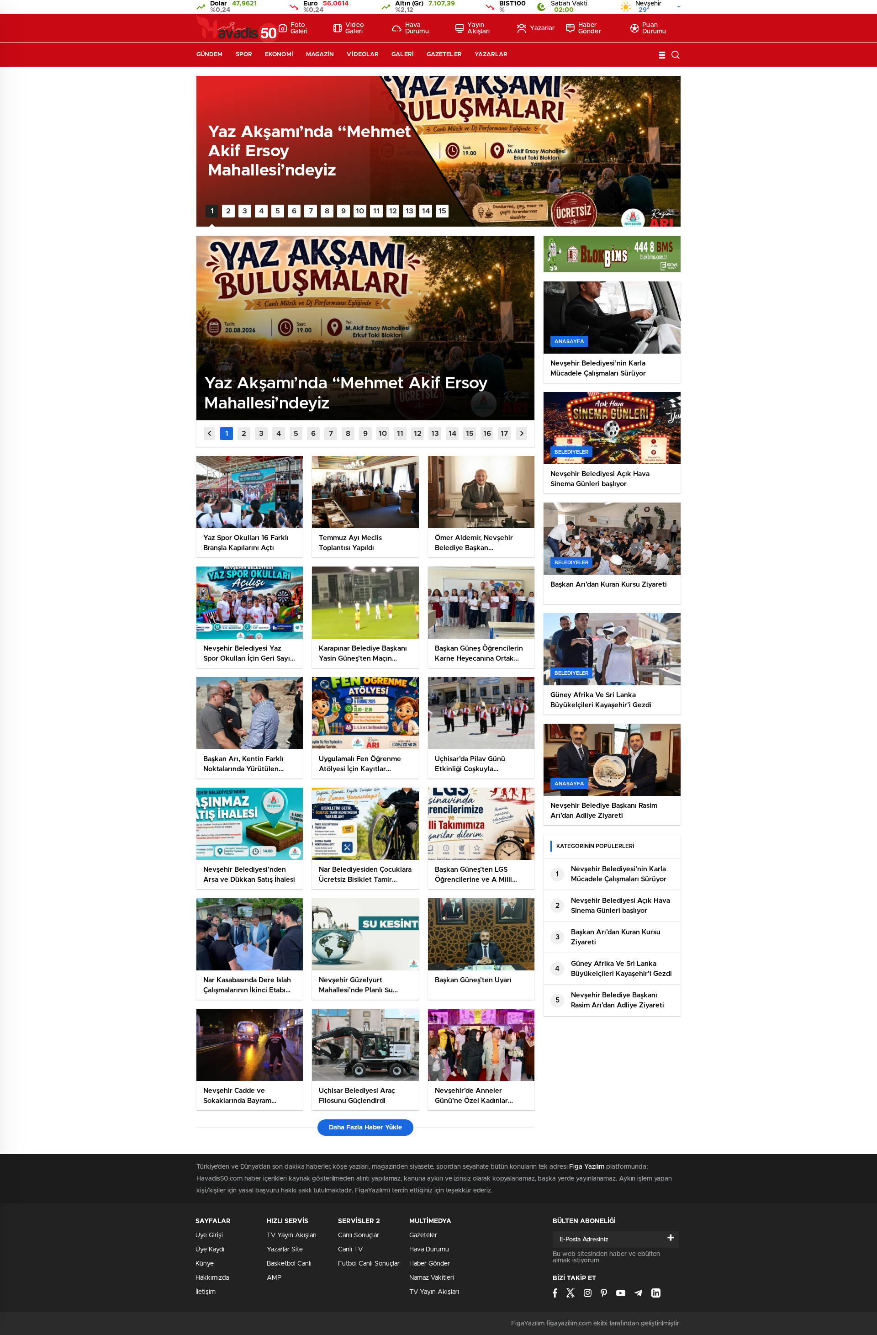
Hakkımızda (212, 1278)
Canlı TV (350, 1249)
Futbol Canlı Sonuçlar (369, 1264)
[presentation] (209, 433)
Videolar (363, 55)
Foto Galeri (299, 28)
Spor (244, 55)
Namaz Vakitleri (431, 1278)
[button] (212, 211)
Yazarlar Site (285, 1249)
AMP (274, 1278)
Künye (204, 1264)
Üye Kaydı (209, 1249)
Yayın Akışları (478, 28)
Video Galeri (354, 28)
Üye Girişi (209, 1235)
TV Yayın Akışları (292, 1235)
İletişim (205, 1292)
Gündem (209, 55)
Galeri (402, 55)
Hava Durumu (417, 28)
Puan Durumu (654, 28)
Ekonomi (279, 55)
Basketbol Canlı (289, 1264)
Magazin (320, 55)
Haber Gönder (589, 28)
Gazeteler (444, 55)
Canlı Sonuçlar (358, 1235)
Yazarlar (542, 28)
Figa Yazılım (586, 1167)
